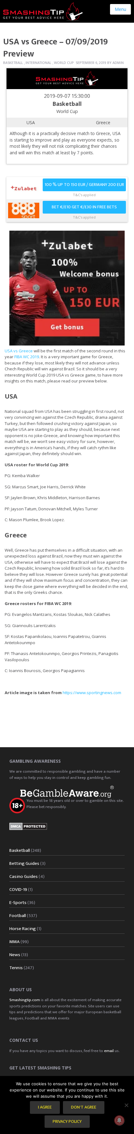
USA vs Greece (19, 351)
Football (17, 915)
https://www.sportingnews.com (92, 692)
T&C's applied (84, 195)
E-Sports (17, 902)
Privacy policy (67, 1121)
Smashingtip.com (24, 999)
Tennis (16, 968)
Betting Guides (24, 863)
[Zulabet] (67, 287)
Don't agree (83, 1107)
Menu (120, 9)
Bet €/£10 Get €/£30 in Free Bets (84, 207)
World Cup (64, 63)
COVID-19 (18, 889)
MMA (14, 942)
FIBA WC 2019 (26, 356)
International (38, 63)
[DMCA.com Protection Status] (28, 826)
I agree (45, 1107)
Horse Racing (22, 929)
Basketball (13, 63)
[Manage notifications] (119, 1120)
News (14, 955)
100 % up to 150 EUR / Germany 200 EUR (84, 184)
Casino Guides (23, 876)
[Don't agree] (126, 1105)
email (109, 1050)
